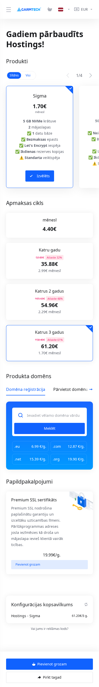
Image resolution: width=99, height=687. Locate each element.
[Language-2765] (64, 9)
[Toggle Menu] (8, 9)
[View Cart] (50, 9)
